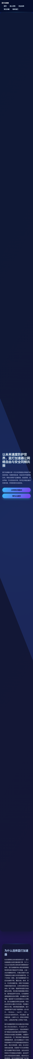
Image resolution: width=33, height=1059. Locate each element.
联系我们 (15, 9)
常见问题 (6, 9)
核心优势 (12, 6)
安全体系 (21, 6)
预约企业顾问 (16, 496)
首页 (5, 6)
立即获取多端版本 (16, 490)
